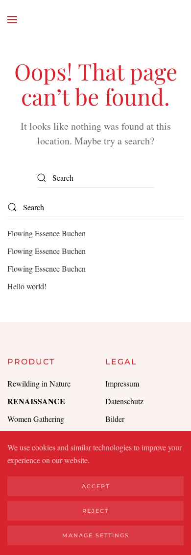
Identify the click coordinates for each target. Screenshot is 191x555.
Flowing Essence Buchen (46, 233)
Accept (96, 486)
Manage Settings (95, 535)
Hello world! (27, 286)
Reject (95, 510)
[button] (12, 19)
